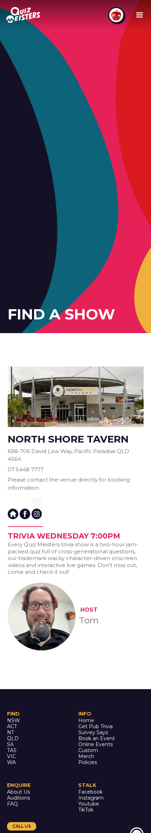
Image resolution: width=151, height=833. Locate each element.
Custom (88, 750)
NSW (13, 721)
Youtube (88, 804)
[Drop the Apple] (116, 15)
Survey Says (93, 733)
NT (10, 733)
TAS (12, 750)
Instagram (91, 798)
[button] (139, 15)
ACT (12, 727)
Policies (87, 762)
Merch (86, 756)
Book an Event (96, 739)
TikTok (85, 810)
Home (86, 721)
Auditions (18, 798)
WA (11, 762)
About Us (18, 792)
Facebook (90, 792)
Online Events (95, 745)
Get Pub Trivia (95, 727)
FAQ (12, 804)
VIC (11, 756)
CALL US (21, 826)
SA (10, 745)
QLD (13, 739)
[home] (24, 15)
